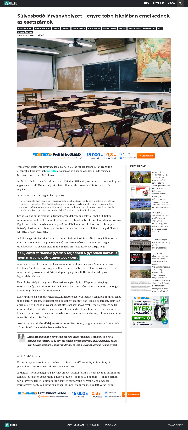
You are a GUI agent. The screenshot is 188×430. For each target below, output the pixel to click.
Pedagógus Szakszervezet (142, 28)
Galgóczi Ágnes (42, 28)
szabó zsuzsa (25, 32)
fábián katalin (25, 28)
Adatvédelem (76, 425)
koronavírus (94, 28)
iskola (56, 28)
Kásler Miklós (79, 28)
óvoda (122, 28)
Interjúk (158, 3)
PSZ (160, 28)
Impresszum (94, 425)
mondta (51, 171)
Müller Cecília (109, 28)
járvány (65, 28)
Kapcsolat (111, 425)
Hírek (146, 3)
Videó (171, 3)
